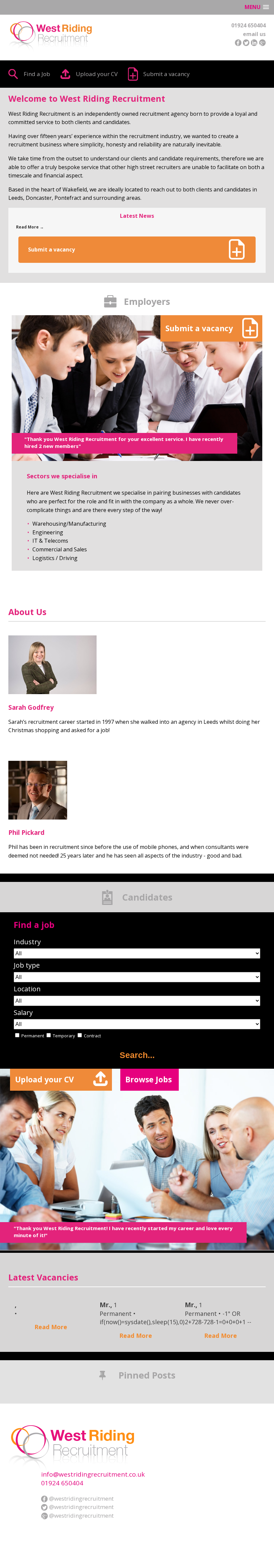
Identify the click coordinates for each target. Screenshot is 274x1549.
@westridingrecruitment (81, 1498)
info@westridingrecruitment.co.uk (93, 1474)
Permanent (32, 1036)
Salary (23, 1012)
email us (254, 34)
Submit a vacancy (166, 74)
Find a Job (37, 74)
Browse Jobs (148, 1079)
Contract (92, 1036)
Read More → (30, 227)
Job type (27, 965)
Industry (27, 942)
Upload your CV (97, 74)
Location (27, 989)
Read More (50, 1327)
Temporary (64, 1036)
